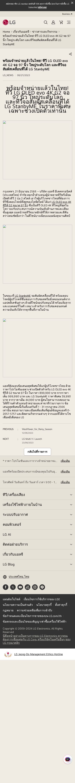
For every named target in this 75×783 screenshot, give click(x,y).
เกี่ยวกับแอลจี (21, 31)
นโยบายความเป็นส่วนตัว (18, 604)
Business (66, 14)
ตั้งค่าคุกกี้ (61, 604)
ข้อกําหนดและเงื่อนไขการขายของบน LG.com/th (32, 616)
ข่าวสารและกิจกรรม (44, 31)
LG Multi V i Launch (32, 438)
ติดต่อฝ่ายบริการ (15, 544)
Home (6, 31)
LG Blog (8, 564)
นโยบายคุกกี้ (44, 604)
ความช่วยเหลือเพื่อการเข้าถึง (34, 610)
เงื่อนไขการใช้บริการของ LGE (42, 599)
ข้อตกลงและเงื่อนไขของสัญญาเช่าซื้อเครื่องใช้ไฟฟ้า (34, 621)
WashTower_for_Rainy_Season (37, 429)
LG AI (7, 534)
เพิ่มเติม (65, 461)
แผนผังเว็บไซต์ (11, 599)
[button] (45, 22)
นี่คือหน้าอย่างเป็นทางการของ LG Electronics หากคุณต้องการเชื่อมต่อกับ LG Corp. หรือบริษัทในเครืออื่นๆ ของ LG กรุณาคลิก (36, 639)
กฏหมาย (8, 610)
